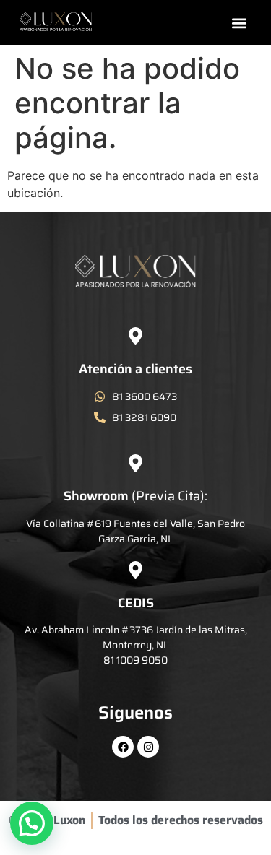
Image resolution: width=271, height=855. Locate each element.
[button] (239, 23)
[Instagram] (148, 747)
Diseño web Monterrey (137, 844)
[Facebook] (123, 747)
